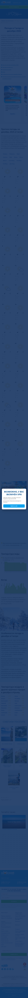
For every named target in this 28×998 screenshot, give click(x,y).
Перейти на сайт (14, 506)
